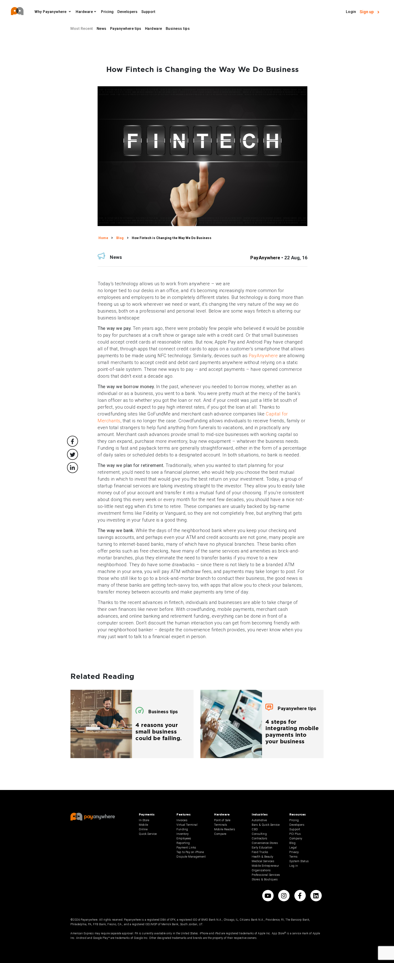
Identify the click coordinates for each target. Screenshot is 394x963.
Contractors (259, 838)
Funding (182, 829)
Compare (220, 834)
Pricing (107, 12)
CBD (255, 829)
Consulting (259, 834)
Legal (293, 847)
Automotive (259, 820)
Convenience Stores (265, 843)
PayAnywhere (265, 257)
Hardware (153, 28)
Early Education (262, 847)
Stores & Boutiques (265, 879)
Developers (127, 12)
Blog (292, 843)
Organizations (261, 870)
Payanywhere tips (125, 28)
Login (351, 12)
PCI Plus (295, 834)
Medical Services (263, 861)
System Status (299, 861)
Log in (293, 865)
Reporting (183, 843)
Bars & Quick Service (266, 824)
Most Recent (81, 28)
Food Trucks (260, 852)
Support (148, 12)
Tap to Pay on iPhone (190, 852)
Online (143, 829)
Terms (293, 856)
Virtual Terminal (186, 824)
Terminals (220, 824)
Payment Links (186, 847)
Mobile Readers (224, 829)
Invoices (181, 820)
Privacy (294, 852)
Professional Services (266, 874)
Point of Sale (222, 820)
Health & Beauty (262, 856)
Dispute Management (191, 856)
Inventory (182, 834)
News (101, 28)
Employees (183, 838)
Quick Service (148, 834)
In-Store (144, 820)
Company (295, 838)
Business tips (178, 28)
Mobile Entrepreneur (265, 865)
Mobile (143, 824)
